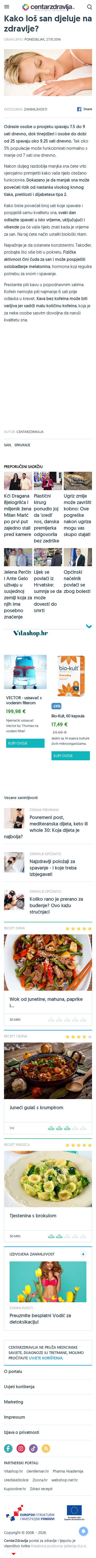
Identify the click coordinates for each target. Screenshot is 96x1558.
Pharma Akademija (68, 1471)
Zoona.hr (40, 1480)
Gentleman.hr (38, 1471)
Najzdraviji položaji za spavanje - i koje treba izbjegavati (53, 867)
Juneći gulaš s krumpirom (36, 1107)
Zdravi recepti (41, 1488)
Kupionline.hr (15, 1488)
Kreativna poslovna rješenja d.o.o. (59, 1546)
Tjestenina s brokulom (33, 1216)
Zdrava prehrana (44, 810)
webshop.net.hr (64, 1480)
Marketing (13, 1402)
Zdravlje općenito (45, 854)
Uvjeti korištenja (19, 1387)
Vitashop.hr (13, 1471)
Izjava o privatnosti (21, 1432)
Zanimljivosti (35, 109)
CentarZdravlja (48, 7)
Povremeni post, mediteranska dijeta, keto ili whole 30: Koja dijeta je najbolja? (46, 827)
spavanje (22, 445)
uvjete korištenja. (46, 1358)
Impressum (14, 1417)
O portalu (13, 1372)
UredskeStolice (16, 1480)
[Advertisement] (48, 382)
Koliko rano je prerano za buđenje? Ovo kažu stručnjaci (56, 905)
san (8, 445)
